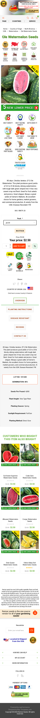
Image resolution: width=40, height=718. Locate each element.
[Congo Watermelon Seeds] (29, 496)
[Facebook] (18, 675)
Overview (20, 301)
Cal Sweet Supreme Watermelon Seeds (10, 477)
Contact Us (20, 336)
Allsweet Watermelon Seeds (10, 520)
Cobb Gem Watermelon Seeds (30, 477)
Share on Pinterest (22, 284)
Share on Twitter (14, 284)
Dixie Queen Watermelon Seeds (10, 564)
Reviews (20, 327)
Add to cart (19, 246)
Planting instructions (20, 309)
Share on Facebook (18, 284)
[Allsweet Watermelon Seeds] (10, 496)
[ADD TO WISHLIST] (29, 246)
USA (24, 289)
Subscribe (31, 630)
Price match (34, 246)
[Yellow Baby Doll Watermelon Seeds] (29, 540)
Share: (20, 279)
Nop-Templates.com (24, 709)
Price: (18, 237)
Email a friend (26, 284)
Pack (19, 219)
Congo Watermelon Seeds (30, 520)
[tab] (20, 300)
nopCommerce (24, 707)
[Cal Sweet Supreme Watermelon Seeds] (10, 453)
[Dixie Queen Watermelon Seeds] (10, 540)
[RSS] (22, 675)
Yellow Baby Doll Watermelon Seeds (30, 564)
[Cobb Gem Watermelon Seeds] (29, 453)
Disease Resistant (20, 318)
